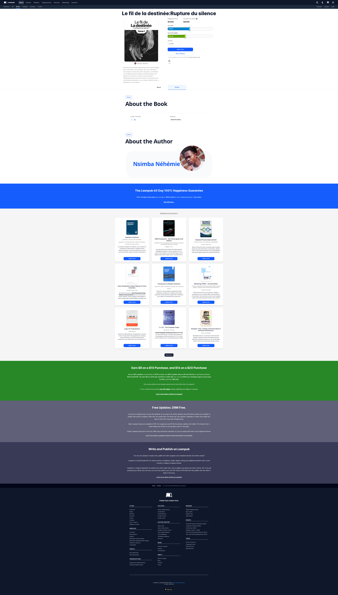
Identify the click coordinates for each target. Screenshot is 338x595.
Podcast (319, 6)
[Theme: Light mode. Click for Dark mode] (322, 2)
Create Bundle (162, 514)
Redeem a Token (134, 524)
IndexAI (132, 536)
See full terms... (169, 202)
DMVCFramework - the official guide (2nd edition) (169, 240)
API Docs (160, 538)
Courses (32, 6)
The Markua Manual (163, 536)
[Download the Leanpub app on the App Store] (169, 589)
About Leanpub (162, 558)
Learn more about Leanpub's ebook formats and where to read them (169, 435)
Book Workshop (134, 552)
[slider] (189, 29)
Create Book (161, 511)
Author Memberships (164, 509)
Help (333, 6)
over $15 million (165, 389)
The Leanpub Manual (164, 532)
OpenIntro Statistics (132, 237)
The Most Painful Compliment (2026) (196, 523)
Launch (327, 6)
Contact (160, 562)
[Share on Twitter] (132, 120)
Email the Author (176, 119)
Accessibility (161, 550)
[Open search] (317, 2)
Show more (169, 355)
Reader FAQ (189, 514)
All (12, 6)
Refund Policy (190, 548)
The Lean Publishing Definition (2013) (196, 532)
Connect (74, 2)
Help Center (189, 516)
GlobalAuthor (133, 534)
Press (159, 564)
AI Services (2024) (191, 528)
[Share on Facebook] (135, 120)
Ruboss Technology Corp (178, 582)
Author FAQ (161, 526)
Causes (160, 548)
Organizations (46, 2)
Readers (36, 2)
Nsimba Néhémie (142, 63)
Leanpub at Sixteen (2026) (193, 526)
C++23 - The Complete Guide (169, 327)
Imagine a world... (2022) (193, 530)
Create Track (161, 518)
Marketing (65, 2)
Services (57, 2)
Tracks (40, 6)
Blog (159, 560)
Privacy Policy (190, 546)
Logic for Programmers (132, 329)
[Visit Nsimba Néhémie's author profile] (192, 158)
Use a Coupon (134, 522)
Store (21, 2)
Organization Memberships (137, 562)
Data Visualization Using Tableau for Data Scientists (132, 287)
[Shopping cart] (328, 2)
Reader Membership (194, 57)
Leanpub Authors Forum (164, 530)
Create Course (162, 516)
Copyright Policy (190, 544)
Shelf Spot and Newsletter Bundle (139, 540)
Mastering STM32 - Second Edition (206, 284)
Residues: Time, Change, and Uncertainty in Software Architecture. (206, 329)
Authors (28, 2)
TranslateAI (133, 545)
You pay (170, 40)
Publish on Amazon (135, 542)
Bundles (25, 6)
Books (18, 6)
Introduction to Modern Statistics (169, 284)
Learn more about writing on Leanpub (169, 394)
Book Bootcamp (134, 555)
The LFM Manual (162, 534)
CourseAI (132, 532)
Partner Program (162, 546)
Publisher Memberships (136, 564)
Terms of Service (191, 542)
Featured (6, 6)
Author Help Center (163, 528)
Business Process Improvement (206, 240)
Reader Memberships (192, 509)
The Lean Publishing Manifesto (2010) (196, 534)
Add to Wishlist (180, 53)
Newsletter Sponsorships (137, 538)
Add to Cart (180, 49)
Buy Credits (189, 511)
